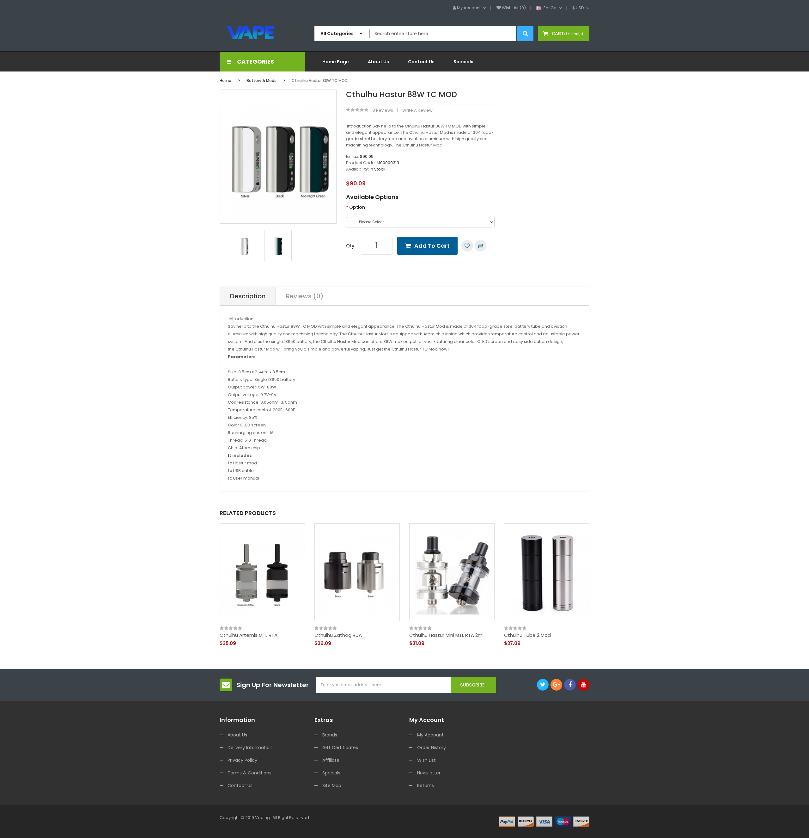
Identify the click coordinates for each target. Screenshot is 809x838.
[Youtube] (583, 685)
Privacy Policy (242, 760)
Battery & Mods (261, 80)
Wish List (426, 760)
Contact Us (240, 785)
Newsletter (429, 773)
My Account (430, 735)
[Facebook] (570, 685)
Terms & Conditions (249, 773)
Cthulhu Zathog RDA (338, 635)
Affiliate (330, 760)
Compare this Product (480, 245)
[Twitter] (543, 685)
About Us (237, 735)
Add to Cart (432, 246)
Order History (431, 747)
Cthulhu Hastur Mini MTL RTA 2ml (446, 635)
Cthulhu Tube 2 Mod (527, 635)
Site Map (331, 785)
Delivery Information (250, 747)
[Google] (556, 685)
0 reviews (383, 110)
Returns (425, 785)
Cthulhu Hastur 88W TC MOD (320, 80)
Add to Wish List (467, 245)
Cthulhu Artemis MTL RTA (248, 635)
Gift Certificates (340, 747)
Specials (331, 773)
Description (247, 296)
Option (357, 207)
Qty (350, 246)
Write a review (417, 110)
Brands (329, 735)
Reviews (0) (305, 296)
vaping (262, 818)
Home (225, 80)
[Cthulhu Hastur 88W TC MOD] (244, 245)
